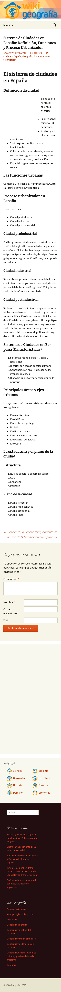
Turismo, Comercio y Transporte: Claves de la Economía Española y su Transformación (22, 871)
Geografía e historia (17, 924)
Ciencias (18, 770)
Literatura (44, 778)
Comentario (11, 579)
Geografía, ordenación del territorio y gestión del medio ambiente (22, 956)
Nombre (9, 602)
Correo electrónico (10, 611)
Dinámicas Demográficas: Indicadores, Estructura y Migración (22, 884)
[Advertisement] (22, 115)
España (17, 56)
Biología (43, 770)
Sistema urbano (42, 56)
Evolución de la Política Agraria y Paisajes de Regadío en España (22, 859)
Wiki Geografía (13, 985)
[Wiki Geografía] (30, 10)
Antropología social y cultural (21, 914)
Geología (11, 964)
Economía (44, 792)
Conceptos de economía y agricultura (30, 532)
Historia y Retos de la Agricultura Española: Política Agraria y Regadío (22, 838)
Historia (17, 785)
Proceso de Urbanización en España (31, 537)
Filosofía (43, 785)
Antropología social (16, 909)
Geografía (37, 52)
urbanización (9, 59)
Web (5, 620)
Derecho (18, 792)
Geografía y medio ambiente (21, 938)
